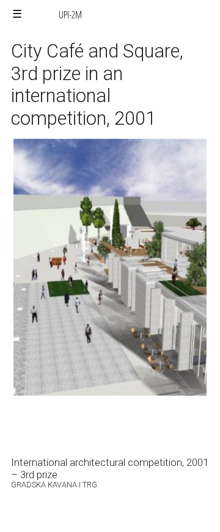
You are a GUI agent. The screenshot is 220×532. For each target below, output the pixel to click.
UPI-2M (70, 14)
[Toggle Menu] (17, 14)
